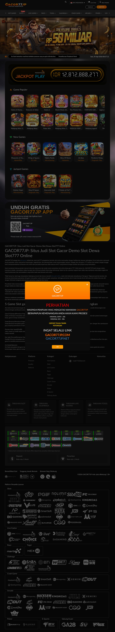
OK (57, 347)
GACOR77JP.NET (57, 338)
